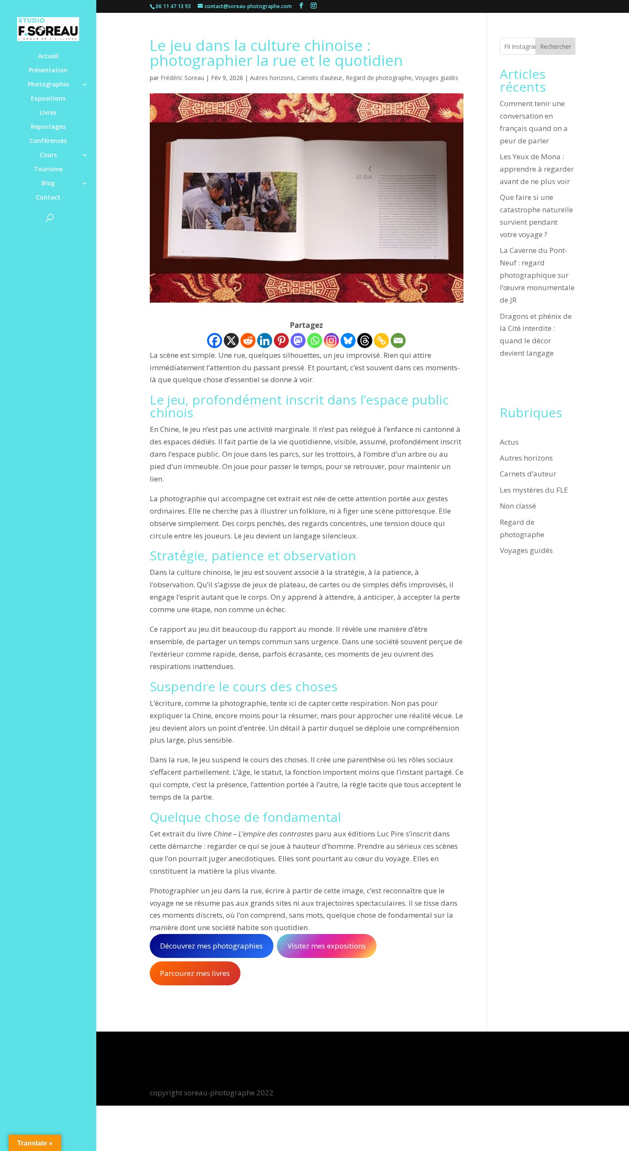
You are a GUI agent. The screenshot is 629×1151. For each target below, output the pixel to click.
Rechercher (555, 46)
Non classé (518, 506)
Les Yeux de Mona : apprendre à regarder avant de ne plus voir (537, 169)
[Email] (398, 340)
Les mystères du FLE (534, 490)
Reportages (48, 127)
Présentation (48, 70)
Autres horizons (272, 78)
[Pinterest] (281, 340)
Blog (48, 183)
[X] (231, 340)
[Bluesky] (348, 340)
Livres (48, 113)
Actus (509, 442)
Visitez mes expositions (327, 946)
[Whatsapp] (314, 340)
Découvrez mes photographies (211, 946)
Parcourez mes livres (195, 973)
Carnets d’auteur (319, 78)
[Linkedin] (264, 340)
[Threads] (364, 340)
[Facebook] (214, 340)
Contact (48, 197)
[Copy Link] (381, 340)
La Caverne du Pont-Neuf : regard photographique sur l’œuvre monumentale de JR (537, 275)
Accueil (48, 56)
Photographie (48, 84)
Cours (48, 155)
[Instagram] (331, 340)
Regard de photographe (379, 78)
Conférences (48, 141)
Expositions (48, 98)
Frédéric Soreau (182, 78)
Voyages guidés (436, 78)
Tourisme (48, 169)
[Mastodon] (298, 340)
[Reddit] (247, 340)
